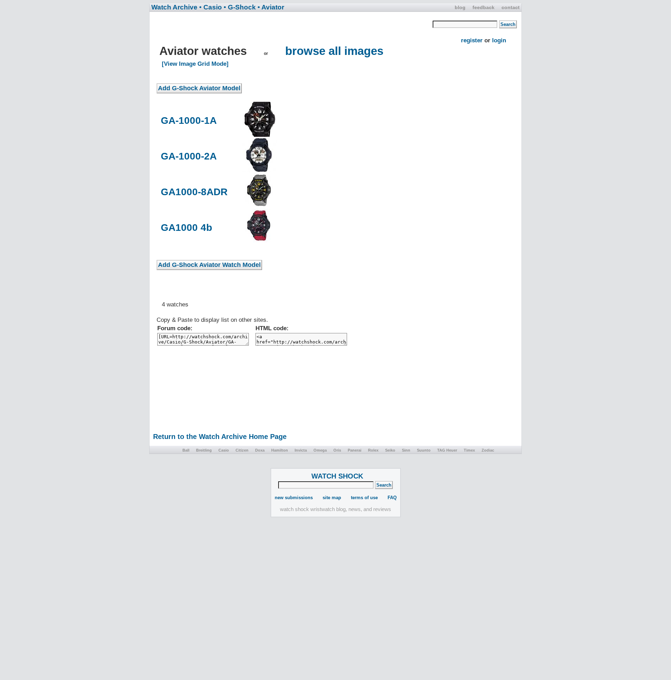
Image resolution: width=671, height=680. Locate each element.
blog (460, 7)
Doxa (260, 450)
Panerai (354, 450)
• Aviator (271, 7)
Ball (185, 450)
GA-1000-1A (189, 120)
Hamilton (279, 450)
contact (511, 7)
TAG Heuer (447, 450)
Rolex (373, 450)
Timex (469, 450)
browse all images (334, 50)
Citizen (242, 450)
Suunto (424, 450)
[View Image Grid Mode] (195, 64)
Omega (320, 450)
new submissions (294, 497)
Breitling (204, 450)
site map (332, 497)
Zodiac (488, 450)
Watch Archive (174, 7)
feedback (483, 7)
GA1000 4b (186, 227)
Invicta (301, 450)
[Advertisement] (294, 28)
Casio (223, 450)
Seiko (390, 450)
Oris (337, 450)
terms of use (364, 497)
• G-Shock (240, 7)
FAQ (392, 497)
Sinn (406, 450)
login (499, 40)
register (472, 40)
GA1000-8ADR (194, 191)
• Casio (210, 7)
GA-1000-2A (189, 156)
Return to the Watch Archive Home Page (220, 436)
